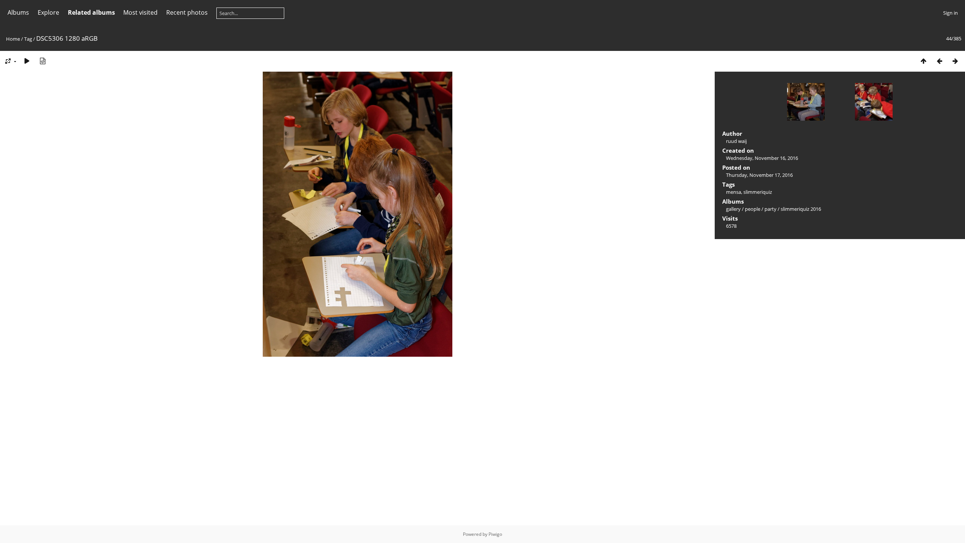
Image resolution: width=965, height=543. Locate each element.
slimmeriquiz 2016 (801, 209)
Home (13, 38)
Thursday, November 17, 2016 (759, 175)
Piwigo (495, 534)
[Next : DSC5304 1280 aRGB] (955, 61)
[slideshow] (27, 61)
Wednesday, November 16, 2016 (762, 158)
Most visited (140, 12)
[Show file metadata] (43, 61)
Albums (18, 12)
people (752, 209)
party (770, 209)
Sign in (950, 12)
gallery (733, 209)
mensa (733, 192)
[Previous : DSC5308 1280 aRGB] (939, 61)
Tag (28, 38)
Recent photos (187, 12)
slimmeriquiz (757, 192)
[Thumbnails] (923, 61)
